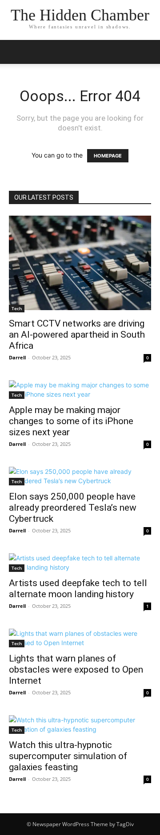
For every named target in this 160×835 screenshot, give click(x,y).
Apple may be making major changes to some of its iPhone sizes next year (71, 421)
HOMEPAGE (108, 156)
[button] (15, 52)
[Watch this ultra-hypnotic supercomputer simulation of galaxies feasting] (80, 724)
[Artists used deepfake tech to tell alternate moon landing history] (80, 562)
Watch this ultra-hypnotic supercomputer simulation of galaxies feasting (68, 756)
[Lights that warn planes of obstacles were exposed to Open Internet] (80, 638)
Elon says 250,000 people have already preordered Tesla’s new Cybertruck (72, 507)
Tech (17, 308)
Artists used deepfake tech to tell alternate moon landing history (78, 588)
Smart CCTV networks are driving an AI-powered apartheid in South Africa (77, 334)
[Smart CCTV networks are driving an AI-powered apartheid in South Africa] (80, 264)
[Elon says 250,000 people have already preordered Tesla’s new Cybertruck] (80, 476)
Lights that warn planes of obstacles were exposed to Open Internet (76, 669)
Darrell (17, 357)
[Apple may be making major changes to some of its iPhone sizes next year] (80, 389)
